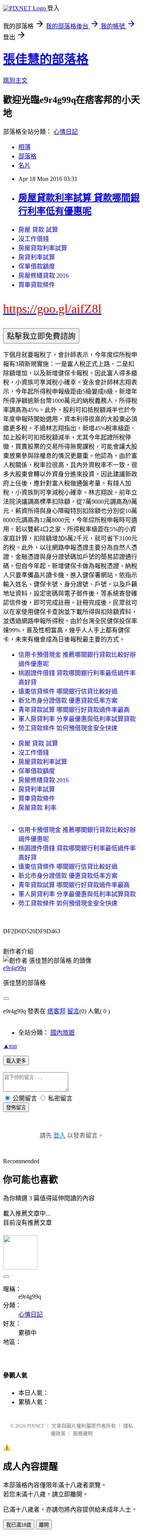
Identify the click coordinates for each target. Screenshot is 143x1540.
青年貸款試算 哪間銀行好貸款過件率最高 (74, 710)
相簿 (24, 147)
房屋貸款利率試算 (42, 248)
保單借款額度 (36, 266)
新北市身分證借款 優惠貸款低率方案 (67, 700)
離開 (44, 1525)
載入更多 (16, 1061)
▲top (10, 1046)
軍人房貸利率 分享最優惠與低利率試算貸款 (77, 719)
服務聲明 (83, 1433)
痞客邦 (56, 1011)
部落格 (27, 156)
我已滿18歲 (18, 1525)
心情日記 (65, 132)
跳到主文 (15, 80)
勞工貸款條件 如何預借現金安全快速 (67, 728)
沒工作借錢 (33, 239)
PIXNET (35, 1426)
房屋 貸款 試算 (38, 229)
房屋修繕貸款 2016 (43, 275)
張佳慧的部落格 (45, 59)
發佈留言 (16, 1107)
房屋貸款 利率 (37, 807)
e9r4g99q (14, 968)
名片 (24, 165)
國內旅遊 (62, 1032)
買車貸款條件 (36, 285)
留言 (73, 1011)
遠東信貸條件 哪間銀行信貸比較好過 (67, 691)
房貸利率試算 (36, 257)
